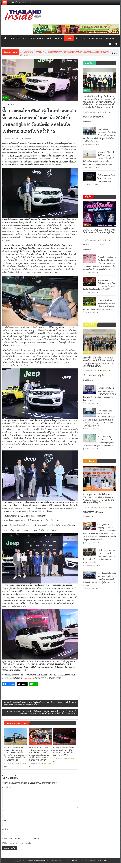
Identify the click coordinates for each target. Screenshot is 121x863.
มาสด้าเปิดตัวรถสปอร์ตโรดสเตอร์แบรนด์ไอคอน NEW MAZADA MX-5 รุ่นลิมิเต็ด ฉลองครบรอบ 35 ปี (63, 751)
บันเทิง (49, 38)
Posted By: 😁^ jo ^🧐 (11, 138)
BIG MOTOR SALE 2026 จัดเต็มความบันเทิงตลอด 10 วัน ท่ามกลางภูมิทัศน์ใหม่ (99, 232)
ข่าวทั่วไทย (110, 38)
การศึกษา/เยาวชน (36, 38)
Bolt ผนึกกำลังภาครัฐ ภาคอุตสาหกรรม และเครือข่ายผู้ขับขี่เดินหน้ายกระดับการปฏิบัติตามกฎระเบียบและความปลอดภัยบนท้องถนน (99, 361)
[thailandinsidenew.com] (5, 38)
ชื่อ (4, 811)
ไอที (24, 38)
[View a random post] (116, 44)
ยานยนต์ (68, 38)
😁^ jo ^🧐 (23, 763)
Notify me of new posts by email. (17, 843)
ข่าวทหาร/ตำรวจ (95, 38)
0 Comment (27, 138)
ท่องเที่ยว (58, 38)
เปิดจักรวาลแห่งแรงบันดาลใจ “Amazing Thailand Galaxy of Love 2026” (106, 178)
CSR (84, 38)
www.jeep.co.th (29, 678)
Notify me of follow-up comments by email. (21, 838)
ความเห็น (6, 787)
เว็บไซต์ (5, 829)
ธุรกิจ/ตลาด (14, 38)
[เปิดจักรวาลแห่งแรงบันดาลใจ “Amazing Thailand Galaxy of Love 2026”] (89, 176)
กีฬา (77, 38)
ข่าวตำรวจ (87, 488)
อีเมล (5, 820)
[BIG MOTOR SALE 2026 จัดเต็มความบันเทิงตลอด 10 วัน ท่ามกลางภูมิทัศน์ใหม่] (99, 213)
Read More (87, 121)
